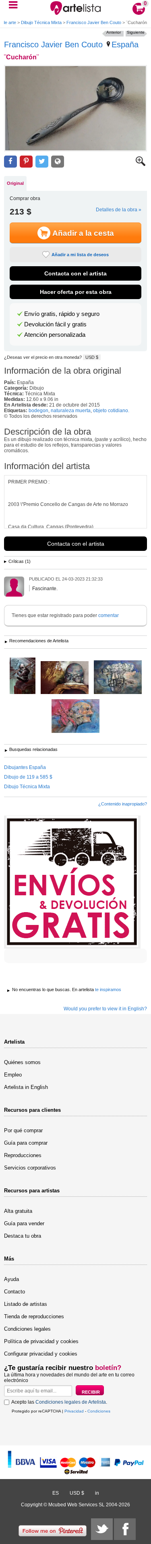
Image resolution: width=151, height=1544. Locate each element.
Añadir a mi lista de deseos (80, 254)
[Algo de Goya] (75, 716)
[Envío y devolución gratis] (72, 882)
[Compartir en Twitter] (41, 162)
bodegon (38, 410)
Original (15, 183)
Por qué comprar (23, 1130)
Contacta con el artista (75, 273)
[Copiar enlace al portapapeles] (57, 162)
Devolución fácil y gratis (55, 324)
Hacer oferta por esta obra (76, 292)
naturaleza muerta (71, 410)
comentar (108, 615)
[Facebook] (125, 1529)
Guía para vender (24, 1223)
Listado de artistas (25, 1304)
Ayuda (11, 1279)
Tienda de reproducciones (34, 1316)
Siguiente (136, 32)
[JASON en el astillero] (22, 676)
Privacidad (74, 1411)
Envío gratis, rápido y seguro (61, 314)
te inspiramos (108, 989)
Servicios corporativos (30, 1168)
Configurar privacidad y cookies (40, 1354)
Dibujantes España (25, 767)
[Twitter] (102, 1529)
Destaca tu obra (22, 1236)
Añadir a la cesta (83, 233)
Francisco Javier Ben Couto (93, 22)
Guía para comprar (26, 1143)
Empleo (13, 1075)
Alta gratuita (18, 1211)
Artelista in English (26, 1087)
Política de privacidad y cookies (41, 1341)
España (125, 44)
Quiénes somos (22, 1062)
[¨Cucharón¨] (75, 108)
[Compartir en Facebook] (10, 162)
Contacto (14, 1292)
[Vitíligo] (65, 678)
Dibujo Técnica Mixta (41, 22)
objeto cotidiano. (111, 410)
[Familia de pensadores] (118, 677)
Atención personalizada (54, 335)
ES (55, 1493)
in (97, 1493)
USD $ (91, 357)
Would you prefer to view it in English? (105, 1009)
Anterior (113, 32)
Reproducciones (22, 1155)
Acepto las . (59, 1402)
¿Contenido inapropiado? (122, 803)
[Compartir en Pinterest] (26, 162)
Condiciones (98, 1411)
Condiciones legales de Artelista (70, 1402)
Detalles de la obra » (118, 209)
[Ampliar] (140, 164)
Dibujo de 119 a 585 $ (28, 777)
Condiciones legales (27, 1329)
